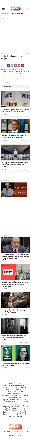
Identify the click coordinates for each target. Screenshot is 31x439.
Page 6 (22, 408)
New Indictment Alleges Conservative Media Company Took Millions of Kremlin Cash (15, 284)
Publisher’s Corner (15, 398)
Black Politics (24, 140)
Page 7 (7, 410)
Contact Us (9, 389)
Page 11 (15, 412)
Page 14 (15, 414)
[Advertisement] (15, 214)
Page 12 (23, 412)
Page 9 (22, 410)
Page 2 (17, 406)
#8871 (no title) (15, 383)
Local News (4, 19)
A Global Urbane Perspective (14, 385)
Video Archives (7, 406)
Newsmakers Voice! (9, 396)
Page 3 (25, 406)
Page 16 (10, 416)
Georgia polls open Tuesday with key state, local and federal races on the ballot (15, 110)
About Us (6, 387)
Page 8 (14, 410)
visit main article (6, 82)
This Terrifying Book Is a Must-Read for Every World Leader (15, 364)
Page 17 (19, 416)
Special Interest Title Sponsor (14, 400)
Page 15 (23, 414)
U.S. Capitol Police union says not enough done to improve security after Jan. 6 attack (15, 164)
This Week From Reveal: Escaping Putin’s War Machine (13, 311)
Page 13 (6, 414)
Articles (15, 387)
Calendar (23, 387)
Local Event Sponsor (15, 394)
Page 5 (14, 408)
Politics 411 (23, 396)
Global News (20, 389)
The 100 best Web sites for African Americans (14, 403)
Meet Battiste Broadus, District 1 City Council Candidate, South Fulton (14, 136)
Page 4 (7, 408)
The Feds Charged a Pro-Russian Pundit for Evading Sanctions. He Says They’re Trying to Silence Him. (15, 256)
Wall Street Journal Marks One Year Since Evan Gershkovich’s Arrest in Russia (14, 337)
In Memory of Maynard (14, 392)
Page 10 (6, 412)
